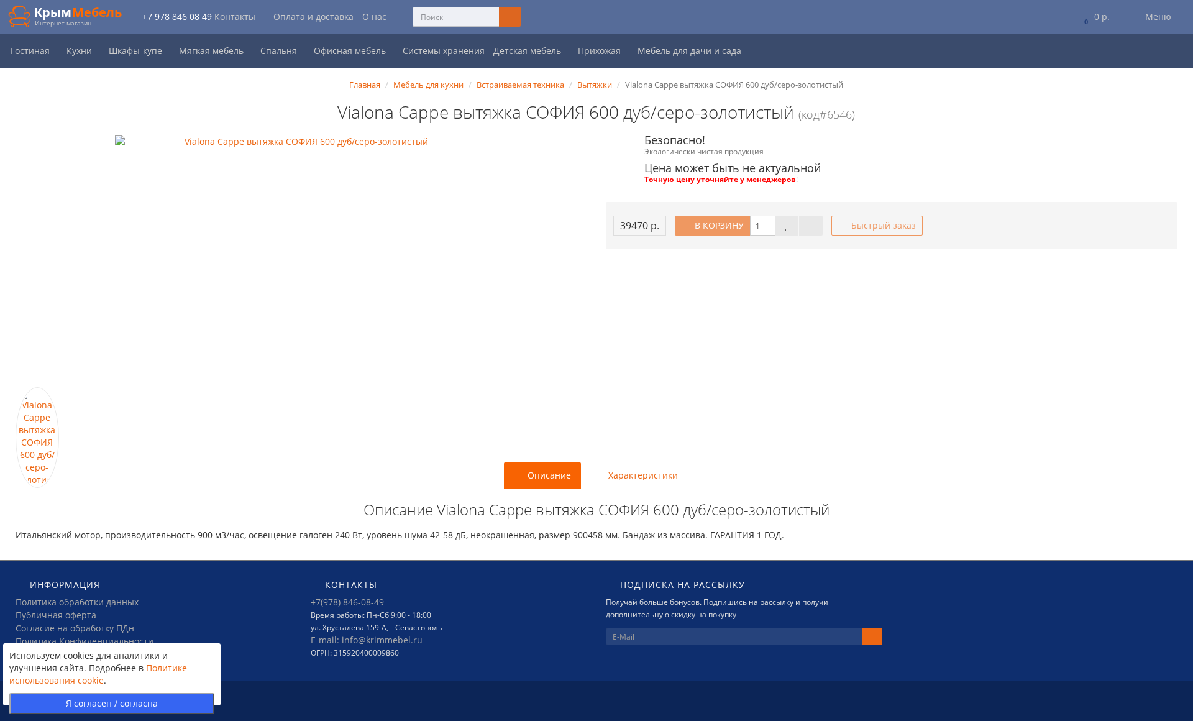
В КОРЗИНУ (718, 225)
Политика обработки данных (77, 602)
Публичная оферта (56, 615)
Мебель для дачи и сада (691, 51)
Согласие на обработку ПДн (75, 628)
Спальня (279, 51)
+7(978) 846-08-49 (347, 602)
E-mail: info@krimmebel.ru (367, 640)
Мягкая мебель (212, 51)
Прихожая (600, 51)
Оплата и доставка (313, 16)
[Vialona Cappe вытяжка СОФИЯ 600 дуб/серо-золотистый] (301, 261)
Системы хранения (444, 51)
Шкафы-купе (137, 51)
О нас (374, 16)
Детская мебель (528, 51)
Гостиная (31, 51)
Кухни (80, 51)
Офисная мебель (351, 51)
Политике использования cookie (98, 674)
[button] (1094, 17)
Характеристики (642, 475)
